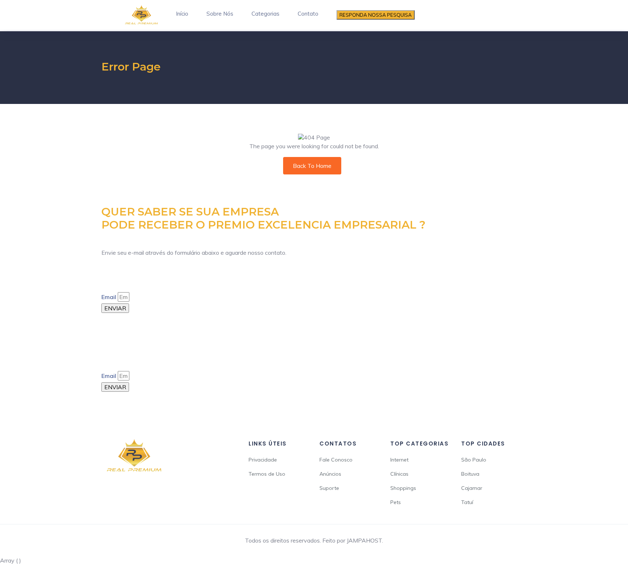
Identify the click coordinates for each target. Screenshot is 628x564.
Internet (399, 459)
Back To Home (312, 165)
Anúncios (330, 474)
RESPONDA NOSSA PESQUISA (375, 15)
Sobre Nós (219, 13)
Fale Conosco (336, 459)
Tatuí (467, 502)
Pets (395, 502)
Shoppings (403, 488)
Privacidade (263, 459)
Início (182, 13)
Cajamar (471, 488)
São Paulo (473, 459)
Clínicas (399, 474)
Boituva (470, 474)
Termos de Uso (267, 474)
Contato (308, 13)
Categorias (265, 13)
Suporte (329, 488)
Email (108, 297)
